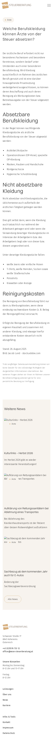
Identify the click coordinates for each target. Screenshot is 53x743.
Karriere (6, 705)
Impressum (8, 727)
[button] (48, 5)
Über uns (7, 694)
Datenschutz (9, 733)
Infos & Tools (9, 717)
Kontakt (6, 722)
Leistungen (8, 689)
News (5, 700)
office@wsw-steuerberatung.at (18, 651)
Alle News (13, 599)
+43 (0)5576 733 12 (11, 648)
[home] (16, 5)
